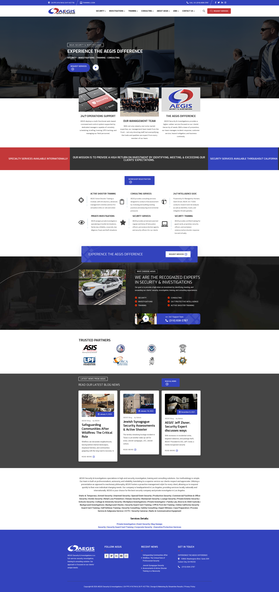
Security (102, 527)
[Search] (204, 11)
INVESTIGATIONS (116, 11)
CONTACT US (187, 11)
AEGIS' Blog (86, 421)
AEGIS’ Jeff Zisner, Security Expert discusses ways (177, 426)
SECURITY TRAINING (184, 216)
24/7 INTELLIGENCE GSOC (185, 193)
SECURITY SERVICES (142, 216)
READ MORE (87, 457)
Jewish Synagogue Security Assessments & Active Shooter (139, 426)
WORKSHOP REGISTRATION (139, 179)
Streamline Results (175, 587)
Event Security (143, 524)
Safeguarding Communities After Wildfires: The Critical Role (97, 431)
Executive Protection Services (167, 527)
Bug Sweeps (156, 524)
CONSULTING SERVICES (141, 193)
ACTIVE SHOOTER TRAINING (103, 193)
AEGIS (97, 421)
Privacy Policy (189, 587)
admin (138, 418)
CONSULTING (146, 11)
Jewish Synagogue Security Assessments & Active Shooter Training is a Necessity (155, 568)
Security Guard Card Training (120, 527)
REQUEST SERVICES (79, 66)
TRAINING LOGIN (89, 3)
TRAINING (132, 11)
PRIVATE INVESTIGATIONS (103, 216)
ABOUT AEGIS (162, 11)
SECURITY (100, 11)
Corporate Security (143, 527)
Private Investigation (126, 524)
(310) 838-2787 (202, 3)
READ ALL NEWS (170, 381)
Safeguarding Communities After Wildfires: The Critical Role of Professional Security (155, 558)
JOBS (175, 11)
